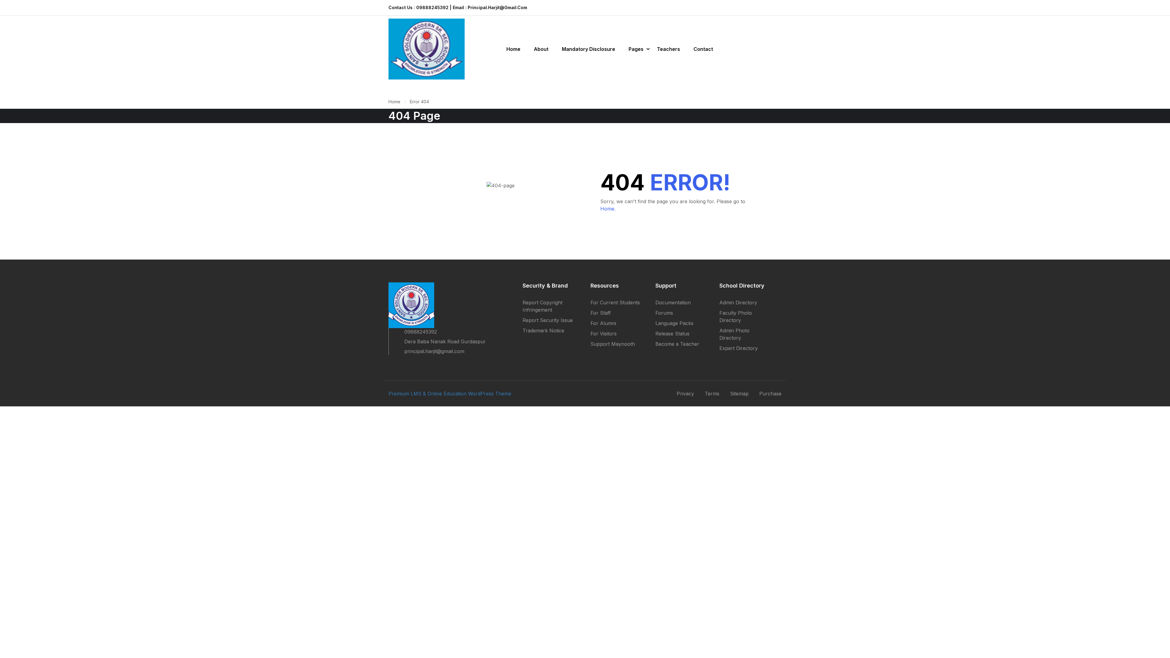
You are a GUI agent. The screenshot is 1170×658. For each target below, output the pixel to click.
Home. (607, 209)
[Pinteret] (412, 364)
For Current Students (615, 302)
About (541, 49)
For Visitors (603, 334)
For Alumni (603, 323)
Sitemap (739, 394)
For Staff (600, 313)
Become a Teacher (677, 344)
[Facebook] (390, 364)
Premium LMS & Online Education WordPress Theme (449, 394)
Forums (664, 313)
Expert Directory (738, 348)
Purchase (770, 394)
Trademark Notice (543, 330)
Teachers (668, 49)
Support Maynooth (612, 344)
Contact (703, 49)
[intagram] (423, 364)
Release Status (672, 334)
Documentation (673, 302)
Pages (636, 49)
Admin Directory (738, 302)
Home (513, 49)
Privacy (685, 394)
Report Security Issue (548, 320)
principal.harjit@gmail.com (434, 351)
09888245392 (420, 332)
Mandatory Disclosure (588, 49)
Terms (712, 394)
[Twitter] (401, 364)
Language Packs (674, 323)
